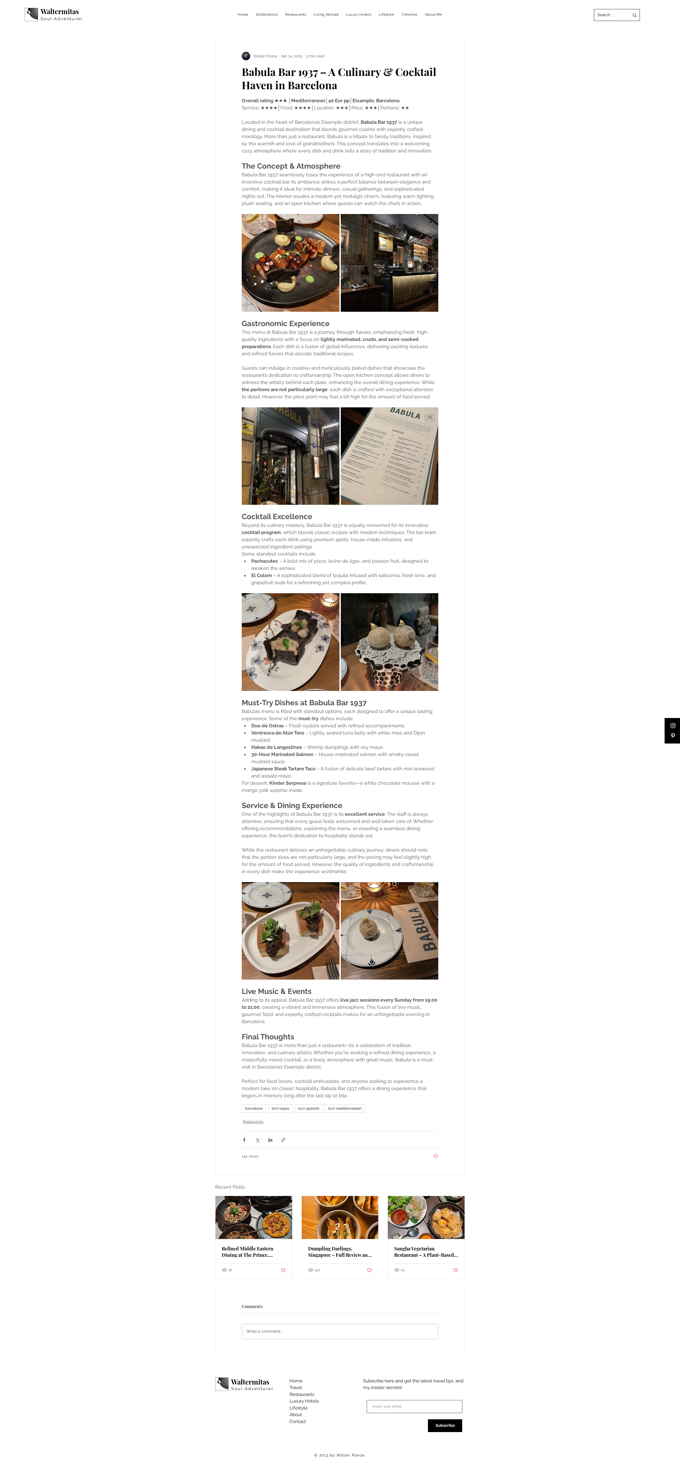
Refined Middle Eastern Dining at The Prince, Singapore (247, 1251)
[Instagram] (673, 725)
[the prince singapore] (253, 1217)
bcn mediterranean (345, 1108)
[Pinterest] (673, 735)
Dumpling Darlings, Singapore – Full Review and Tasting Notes (339, 1251)
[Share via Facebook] (244, 1139)
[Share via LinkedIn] (270, 1139)
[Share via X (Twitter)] (257, 1139)
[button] (266, 14)
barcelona (254, 1108)
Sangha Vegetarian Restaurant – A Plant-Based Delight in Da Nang (424, 1251)
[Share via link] (283, 1139)
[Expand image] (290, 263)
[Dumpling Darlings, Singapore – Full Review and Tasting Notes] (340, 1217)
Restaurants (253, 1122)
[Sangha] (426, 1217)
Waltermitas (60, 11)
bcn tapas (280, 1108)
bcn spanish (308, 1108)
